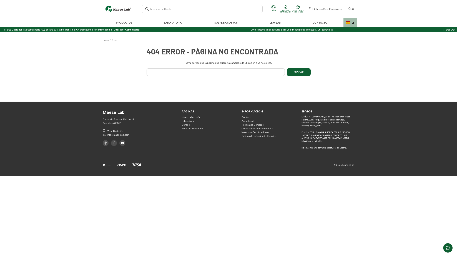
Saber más (327, 29)
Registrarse (335, 9)
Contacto (320, 22)
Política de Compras (253, 124)
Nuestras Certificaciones (255, 132)
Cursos (186, 124)
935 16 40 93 (115, 130)
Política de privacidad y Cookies (259, 135)
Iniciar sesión (319, 9)
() (352, 9)
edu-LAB (275, 22)
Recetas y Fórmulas (192, 128)
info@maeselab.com (118, 134)
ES (352, 22)
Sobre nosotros (226, 22)
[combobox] (350, 22)
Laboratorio (173, 22)
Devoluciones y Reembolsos (257, 128)
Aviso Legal (248, 120)
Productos (124, 22)
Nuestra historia (191, 117)
